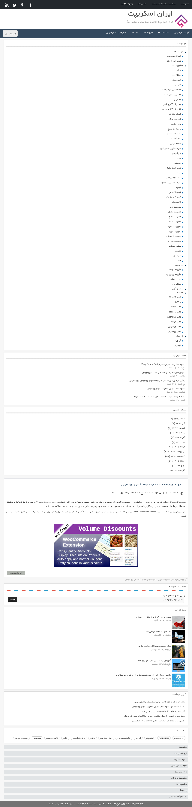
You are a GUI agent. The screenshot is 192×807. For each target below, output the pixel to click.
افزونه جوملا (175, 269)
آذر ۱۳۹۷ (180, 423)
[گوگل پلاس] (22, 5)
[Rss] (7, 5)
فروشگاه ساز (175, 192)
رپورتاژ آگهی (177, 289)
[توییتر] (14, 5)
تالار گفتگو (176, 139)
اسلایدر (177, 99)
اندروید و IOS (174, 119)
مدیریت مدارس (174, 241)
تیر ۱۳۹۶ (180, 442)
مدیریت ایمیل (174, 212)
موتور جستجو (175, 246)
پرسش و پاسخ (174, 129)
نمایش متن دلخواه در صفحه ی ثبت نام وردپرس (163, 372)
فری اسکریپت (181, 753)
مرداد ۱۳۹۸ (179, 419)
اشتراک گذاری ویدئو (171, 109)
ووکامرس (176, 284)
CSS (179, 70)
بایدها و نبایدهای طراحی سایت (157, 632)
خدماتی (178, 163)
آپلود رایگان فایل (179, 766)
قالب (65, 738)
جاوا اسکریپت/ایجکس (170, 148)
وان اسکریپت (181, 772)
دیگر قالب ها (175, 297)
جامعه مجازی (175, 143)
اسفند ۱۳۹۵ (179, 461)
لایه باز (178, 345)
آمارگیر (178, 85)
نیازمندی (177, 256)
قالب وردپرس (174, 327)
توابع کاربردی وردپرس (116, 33)
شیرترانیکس (175, 279)
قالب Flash (176, 307)
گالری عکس (176, 202)
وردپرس (37, 738)
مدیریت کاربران (173, 236)
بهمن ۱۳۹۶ (179, 433)
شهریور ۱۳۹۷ (178, 428)
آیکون (178, 340)
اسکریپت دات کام (179, 778)
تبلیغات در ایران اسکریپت (164, 4)
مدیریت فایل (175, 231)
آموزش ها (178, 52)
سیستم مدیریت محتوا (171, 182)
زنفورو (178, 302)
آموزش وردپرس (181, 33)
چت (179, 158)
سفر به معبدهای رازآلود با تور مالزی (155, 646)
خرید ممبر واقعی (177, 716)
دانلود (92, 738)
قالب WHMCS (174, 317)
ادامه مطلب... (16, 573)
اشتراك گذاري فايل (172, 104)
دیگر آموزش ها (174, 61)
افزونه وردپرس (173, 274)
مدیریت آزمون (174, 207)
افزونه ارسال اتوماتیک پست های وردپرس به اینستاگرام (159, 397)
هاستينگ (177, 261)
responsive (178, 738)
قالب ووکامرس (174, 331)
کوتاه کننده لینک (173, 197)
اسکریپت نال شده (172, 94)
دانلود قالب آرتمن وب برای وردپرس (159, 711)
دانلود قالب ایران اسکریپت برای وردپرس (166, 389)
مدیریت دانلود (174, 226)
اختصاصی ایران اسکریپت (169, 90)
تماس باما (142, 4)
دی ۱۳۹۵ (180, 465)
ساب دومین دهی (173, 178)
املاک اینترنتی (174, 114)
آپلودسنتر (176, 80)
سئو (179, 173)
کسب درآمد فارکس (178, 797)
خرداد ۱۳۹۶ (179, 447)
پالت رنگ (183, 790)
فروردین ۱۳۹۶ (178, 456)
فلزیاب (182, 711)
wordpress (164, 738)
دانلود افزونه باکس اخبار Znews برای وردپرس (154, 721)
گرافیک (179, 336)
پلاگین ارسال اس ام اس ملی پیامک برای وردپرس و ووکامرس (157, 380)
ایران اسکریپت (106, 738)
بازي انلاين (176, 124)
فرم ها (178, 187)
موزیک (178, 251)
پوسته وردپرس (21, 738)
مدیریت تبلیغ (175, 217)
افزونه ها (148, 33)
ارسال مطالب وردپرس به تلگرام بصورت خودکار (145, 716)
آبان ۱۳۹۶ (180, 437)
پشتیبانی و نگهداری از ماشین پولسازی (153, 617)
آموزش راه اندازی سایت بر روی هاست (153, 660)
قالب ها (135, 33)
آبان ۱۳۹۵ (180, 470)
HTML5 (176, 75)
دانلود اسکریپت (79, 738)
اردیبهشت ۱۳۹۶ (177, 451)
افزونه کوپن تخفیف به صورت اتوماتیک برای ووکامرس (151, 484)
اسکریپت (185, 4)
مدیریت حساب (174, 222)
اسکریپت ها (163, 33)
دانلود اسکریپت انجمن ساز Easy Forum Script (163, 364)
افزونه (138, 738)
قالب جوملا (176, 322)
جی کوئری (176, 153)
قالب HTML (175, 312)
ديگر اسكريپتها (174, 168)
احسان (182, 721)
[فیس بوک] (30, 5)
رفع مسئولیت (126, 4)
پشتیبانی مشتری (173, 134)
